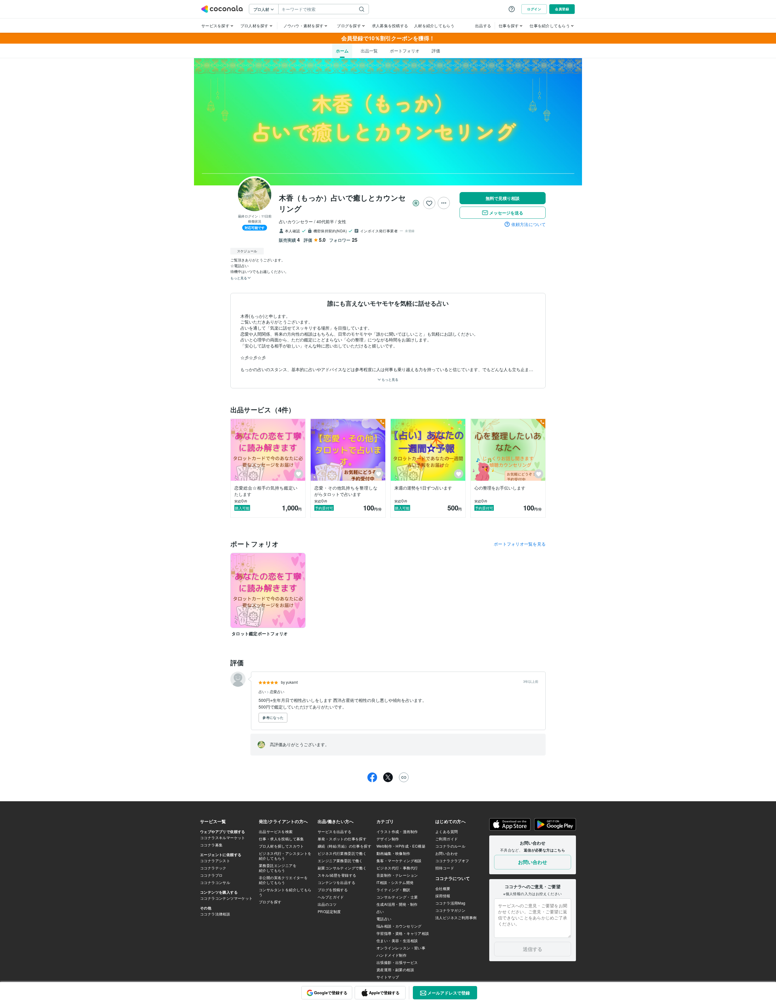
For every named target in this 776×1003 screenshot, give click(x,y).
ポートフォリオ (405, 51)
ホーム (342, 51)
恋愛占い (277, 691)
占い (263, 691)
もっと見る (389, 379)
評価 (436, 51)
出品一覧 (369, 51)
